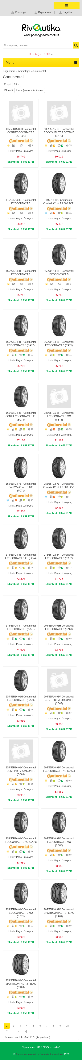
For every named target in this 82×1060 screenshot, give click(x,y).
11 (7, 1031)
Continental (39, 71)
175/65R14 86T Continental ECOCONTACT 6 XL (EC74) (20, 556)
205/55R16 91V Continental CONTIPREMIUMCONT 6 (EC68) (21, 771)
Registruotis (44, 12)
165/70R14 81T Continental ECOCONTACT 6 (21, 273)
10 (67, 1025)
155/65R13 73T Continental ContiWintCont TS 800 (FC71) (21, 487)
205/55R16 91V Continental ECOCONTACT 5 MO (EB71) (21, 913)
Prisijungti (20, 12)
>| (26, 1031)
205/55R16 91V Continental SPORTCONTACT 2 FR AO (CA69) (21, 984)
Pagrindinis (9, 71)
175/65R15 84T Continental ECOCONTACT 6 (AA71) (21, 627)
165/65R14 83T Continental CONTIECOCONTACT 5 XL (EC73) (21, 416)
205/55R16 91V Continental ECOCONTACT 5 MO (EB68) (59, 842)
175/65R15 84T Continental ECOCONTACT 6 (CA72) (59, 556)
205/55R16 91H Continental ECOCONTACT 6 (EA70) (21, 698)
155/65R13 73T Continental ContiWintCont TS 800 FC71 (59, 485)
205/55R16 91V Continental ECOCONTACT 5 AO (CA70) (21, 840)
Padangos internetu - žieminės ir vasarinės (39, 1054)
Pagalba (67, 12)
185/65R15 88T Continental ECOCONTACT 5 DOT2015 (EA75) (59, 132)
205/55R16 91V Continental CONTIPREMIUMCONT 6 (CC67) (59, 700)
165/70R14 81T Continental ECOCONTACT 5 (59, 273)
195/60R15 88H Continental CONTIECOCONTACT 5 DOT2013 (21, 132)
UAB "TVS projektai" (48, 1047)
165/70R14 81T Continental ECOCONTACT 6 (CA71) (59, 343)
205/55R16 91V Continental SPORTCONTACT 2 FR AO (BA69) (59, 913)
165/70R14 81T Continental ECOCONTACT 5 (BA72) (21, 343)
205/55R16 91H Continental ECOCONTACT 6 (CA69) (59, 627)
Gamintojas (24, 71)
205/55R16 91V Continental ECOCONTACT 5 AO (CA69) (59, 769)
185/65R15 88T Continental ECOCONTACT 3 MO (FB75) (59, 416)
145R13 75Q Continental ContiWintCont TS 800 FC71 (59, 202)
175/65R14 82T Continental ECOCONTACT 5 (21, 202)
